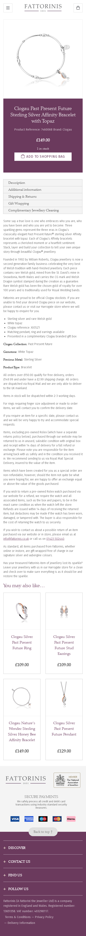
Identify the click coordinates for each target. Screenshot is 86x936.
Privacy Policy (44, 917)
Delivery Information (21, 923)
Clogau (67, 129)
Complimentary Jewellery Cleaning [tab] (33, 210)
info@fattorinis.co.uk (16, 539)
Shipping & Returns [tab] (22, 196)
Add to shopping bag (45, 157)
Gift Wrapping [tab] (18, 203)
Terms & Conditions (18, 917)
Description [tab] (16, 183)
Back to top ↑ (43, 832)
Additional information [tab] (24, 190)
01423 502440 (55, 539)
